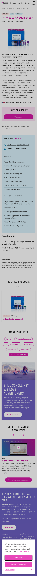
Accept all (18, 558)
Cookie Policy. (24, 551)
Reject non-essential (18, 564)
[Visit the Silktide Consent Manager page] (31, 570)
